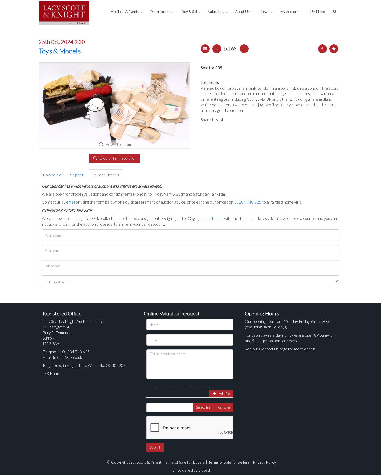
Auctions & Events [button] (125, 12)
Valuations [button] (216, 12)
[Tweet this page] (242, 119)
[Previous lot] (216, 48)
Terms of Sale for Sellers (229, 462)
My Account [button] (289, 12)
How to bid (52, 174)
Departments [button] (160, 12)
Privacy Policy (264, 462)
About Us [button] (242, 12)
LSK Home (317, 12)
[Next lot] (244, 48)
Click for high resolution (117, 158)
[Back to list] (205, 48)
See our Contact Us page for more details (280, 349)
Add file (224, 393)
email (70, 202)
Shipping (76, 174)
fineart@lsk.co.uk (67, 357)
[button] (335, 9)
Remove (223, 407)
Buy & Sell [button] (190, 12)
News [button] (265, 12)
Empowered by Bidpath (191, 470)
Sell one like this (105, 174)
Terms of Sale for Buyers (184, 462)
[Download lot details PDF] (322, 48)
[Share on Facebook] (232, 119)
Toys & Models (60, 51)
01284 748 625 (247, 202)
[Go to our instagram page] (253, 119)
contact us (214, 218)
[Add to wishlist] (333, 48)
